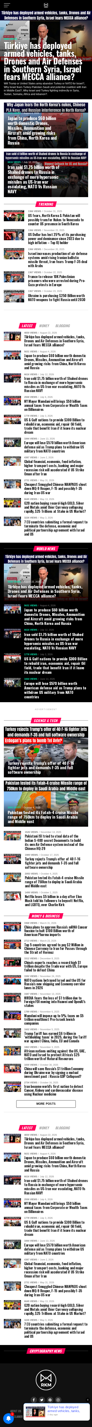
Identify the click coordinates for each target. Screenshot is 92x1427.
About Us (15, 1411)
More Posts (46, 1103)
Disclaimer (16, 1417)
